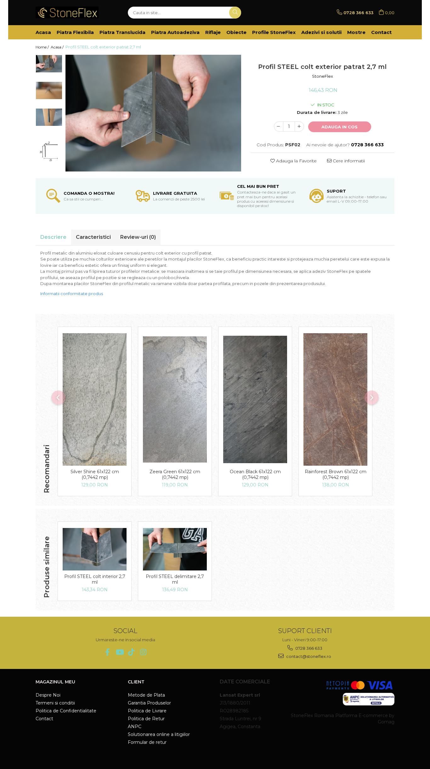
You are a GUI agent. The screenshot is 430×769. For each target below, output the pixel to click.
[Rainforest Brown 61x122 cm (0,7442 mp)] (335, 399)
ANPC (134, 726)
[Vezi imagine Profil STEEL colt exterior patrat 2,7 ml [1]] (49, 90)
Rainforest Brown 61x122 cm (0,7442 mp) (335, 474)
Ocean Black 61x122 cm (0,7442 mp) (255, 474)
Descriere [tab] (53, 237)
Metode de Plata (146, 695)
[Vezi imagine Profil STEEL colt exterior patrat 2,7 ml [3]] (49, 148)
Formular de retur (147, 742)
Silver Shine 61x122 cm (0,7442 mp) (95, 474)
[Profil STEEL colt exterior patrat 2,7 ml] (153, 113)
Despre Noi (48, 695)
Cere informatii (348, 161)
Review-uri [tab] (138, 237)
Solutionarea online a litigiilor (159, 734)
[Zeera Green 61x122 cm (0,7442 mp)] (175, 399)
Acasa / (58, 47)
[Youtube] (119, 652)
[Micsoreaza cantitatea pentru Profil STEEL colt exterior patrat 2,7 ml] (278, 126)
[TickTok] (131, 652)
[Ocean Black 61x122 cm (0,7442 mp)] (255, 399)
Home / (43, 47)
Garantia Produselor (149, 703)
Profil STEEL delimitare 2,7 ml (175, 579)
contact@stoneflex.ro (308, 656)
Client (136, 682)
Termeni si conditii (55, 703)
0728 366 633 (308, 648)
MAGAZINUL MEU (55, 682)
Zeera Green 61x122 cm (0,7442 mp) (175, 474)
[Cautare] (235, 13)
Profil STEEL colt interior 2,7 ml (94, 579)
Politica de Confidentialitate (66, 711)
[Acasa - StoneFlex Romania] (67, 12)
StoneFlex (322, 76)
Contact (44, 718)
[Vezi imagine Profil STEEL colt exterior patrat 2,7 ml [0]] (49, 63)
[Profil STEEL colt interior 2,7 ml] (95, 549)
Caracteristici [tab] (93, 237)
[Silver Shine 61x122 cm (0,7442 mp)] (95, 399)
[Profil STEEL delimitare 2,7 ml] (175, 549)
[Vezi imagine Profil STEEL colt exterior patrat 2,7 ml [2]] (49, 117)
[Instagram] (143, 652)
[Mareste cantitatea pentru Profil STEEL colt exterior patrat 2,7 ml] (299, 126)
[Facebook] (107, 652)
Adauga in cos (339, 126)
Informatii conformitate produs (71, 293)
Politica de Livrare (147, 711)
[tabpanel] (153, 113)
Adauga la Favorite (296, 161)
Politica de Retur (146, 718)
